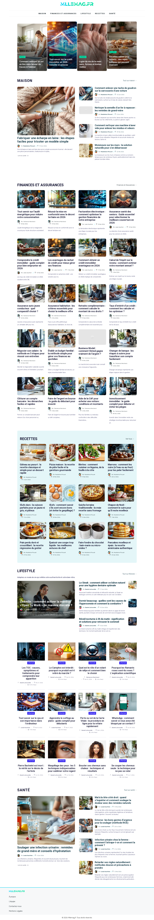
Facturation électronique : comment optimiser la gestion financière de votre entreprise (92, 215)
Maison (42, 14)
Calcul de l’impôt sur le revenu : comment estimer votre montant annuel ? (123, 263)
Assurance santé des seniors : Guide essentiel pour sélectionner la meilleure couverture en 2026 (122, 217)
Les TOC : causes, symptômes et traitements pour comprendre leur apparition (31, 673)
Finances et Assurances (63, 14)
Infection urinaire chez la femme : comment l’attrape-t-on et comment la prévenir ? (115, 842)
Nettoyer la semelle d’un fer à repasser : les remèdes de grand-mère (115, 109)
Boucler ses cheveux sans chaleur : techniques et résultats (92, 768)
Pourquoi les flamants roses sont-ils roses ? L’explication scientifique (123, 670)
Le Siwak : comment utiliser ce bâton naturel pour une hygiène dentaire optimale (102, 584)
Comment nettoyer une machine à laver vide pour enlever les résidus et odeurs (115, 126)
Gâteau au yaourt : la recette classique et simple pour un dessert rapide (32, 468)
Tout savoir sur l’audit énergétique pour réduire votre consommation (30, 214)
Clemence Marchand (29, 221)
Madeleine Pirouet (29, 146)
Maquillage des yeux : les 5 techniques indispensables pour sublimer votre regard (61, 768)
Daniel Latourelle (31, 609)
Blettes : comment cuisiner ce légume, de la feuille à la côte (91, 467)
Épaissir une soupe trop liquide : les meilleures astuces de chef (61, 545)
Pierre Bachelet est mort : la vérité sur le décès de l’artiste (31, 768)
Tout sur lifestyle (128, 574)
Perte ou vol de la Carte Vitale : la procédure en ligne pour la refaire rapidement (92, 722)
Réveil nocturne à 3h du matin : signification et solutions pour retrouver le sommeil (101, 620)
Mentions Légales (16, 911)
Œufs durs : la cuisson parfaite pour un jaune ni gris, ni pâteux (32, 508)
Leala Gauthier (89, 224)
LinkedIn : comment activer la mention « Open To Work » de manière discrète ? (46, 603)
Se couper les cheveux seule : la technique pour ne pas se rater (123, 768)
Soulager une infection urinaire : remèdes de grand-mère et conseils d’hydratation (45, 849)
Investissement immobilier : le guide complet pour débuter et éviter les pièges (121, 402)
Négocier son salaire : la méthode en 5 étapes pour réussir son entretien (31, 353)
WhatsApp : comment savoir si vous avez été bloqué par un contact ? (123, 721)
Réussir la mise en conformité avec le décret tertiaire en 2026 (61, 214)
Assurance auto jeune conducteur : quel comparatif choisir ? (28, 308)
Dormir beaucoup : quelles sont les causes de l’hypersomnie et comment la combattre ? (102, 602)
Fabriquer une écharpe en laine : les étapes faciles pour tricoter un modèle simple (45, 139)
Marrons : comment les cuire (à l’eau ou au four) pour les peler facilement (120, 467)
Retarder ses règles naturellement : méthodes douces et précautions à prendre (113, 865)
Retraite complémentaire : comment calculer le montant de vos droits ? (92, 308)
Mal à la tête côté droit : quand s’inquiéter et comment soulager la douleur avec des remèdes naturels (113, 800)
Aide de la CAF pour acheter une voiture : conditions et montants (91, 401)
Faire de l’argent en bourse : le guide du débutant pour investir (61, 401)
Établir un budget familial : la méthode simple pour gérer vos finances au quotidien (61, 354)
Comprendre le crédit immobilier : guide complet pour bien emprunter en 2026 (30, 264)
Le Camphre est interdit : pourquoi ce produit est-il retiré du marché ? (62, 670)
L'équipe (12, 901)
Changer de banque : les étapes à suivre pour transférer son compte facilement (121, 354)
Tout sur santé (129, 790)
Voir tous (129, 439)
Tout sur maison (129, 80)
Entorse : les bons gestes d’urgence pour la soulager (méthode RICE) (113, 821)
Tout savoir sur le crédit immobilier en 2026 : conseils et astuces (60, 62)
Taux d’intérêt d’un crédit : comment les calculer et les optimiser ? (122, 308)
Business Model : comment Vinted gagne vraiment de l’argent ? (91, 351)
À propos (12, 897)
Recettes (100, 14)
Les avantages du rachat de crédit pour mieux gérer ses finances (61, 263)
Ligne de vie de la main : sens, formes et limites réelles (90, 64)
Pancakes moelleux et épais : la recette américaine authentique (120, 545)
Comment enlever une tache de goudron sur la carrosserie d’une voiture (115, 89)
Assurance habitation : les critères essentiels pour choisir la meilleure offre (61, 308)
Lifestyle (86, 14)
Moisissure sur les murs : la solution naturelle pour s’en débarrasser (113, 146)
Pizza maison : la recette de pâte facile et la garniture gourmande (62, 467)
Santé (112, 14)
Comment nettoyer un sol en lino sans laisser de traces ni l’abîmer (31, 64)
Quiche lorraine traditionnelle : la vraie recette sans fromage (90, 508)
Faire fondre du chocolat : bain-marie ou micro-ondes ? (91, 545)
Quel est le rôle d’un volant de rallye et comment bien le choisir (92, 670)
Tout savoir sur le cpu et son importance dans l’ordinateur (31, 721)
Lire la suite (22, 155)
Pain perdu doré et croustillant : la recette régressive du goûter (31, 545)
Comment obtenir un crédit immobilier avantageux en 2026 (89, 263)
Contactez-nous (15, 906)
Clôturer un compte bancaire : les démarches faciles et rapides (30, 401)
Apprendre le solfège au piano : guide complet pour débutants (61, 721)
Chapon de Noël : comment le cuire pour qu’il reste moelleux (119, 508)
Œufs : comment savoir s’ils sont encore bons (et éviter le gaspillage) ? (62, 508)
